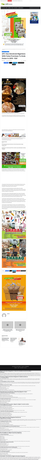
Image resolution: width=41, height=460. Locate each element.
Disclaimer (15, 367)
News (8, 51)
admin (4, 60)
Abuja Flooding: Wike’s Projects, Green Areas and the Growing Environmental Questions (13, 340)
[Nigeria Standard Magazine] (7, 4)
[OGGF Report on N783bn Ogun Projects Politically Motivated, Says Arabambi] (22, 340)
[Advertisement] (14, 71)
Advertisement (22, 367)
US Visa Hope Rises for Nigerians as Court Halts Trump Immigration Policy (21, 0)
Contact (18, 367)
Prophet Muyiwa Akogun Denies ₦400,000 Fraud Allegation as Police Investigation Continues (5, 339)
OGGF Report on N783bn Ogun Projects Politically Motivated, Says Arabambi (22, 343)
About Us (25, 367)
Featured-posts (4, 51)
